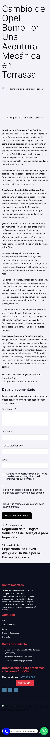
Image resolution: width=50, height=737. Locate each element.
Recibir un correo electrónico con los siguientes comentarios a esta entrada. (24, 491)
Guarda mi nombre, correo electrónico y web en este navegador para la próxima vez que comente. (26, 476)
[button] (44, 731)
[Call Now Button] (6, 731)
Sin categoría (30, 381)
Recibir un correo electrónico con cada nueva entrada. (23, 505)
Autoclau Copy (9, 378)
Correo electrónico (12, 445)
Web (4, 459)
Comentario (9, 409)
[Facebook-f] (4, 690)
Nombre (7, 431)
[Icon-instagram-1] (16, 690)
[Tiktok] (10, 690)
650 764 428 (24, 683)
